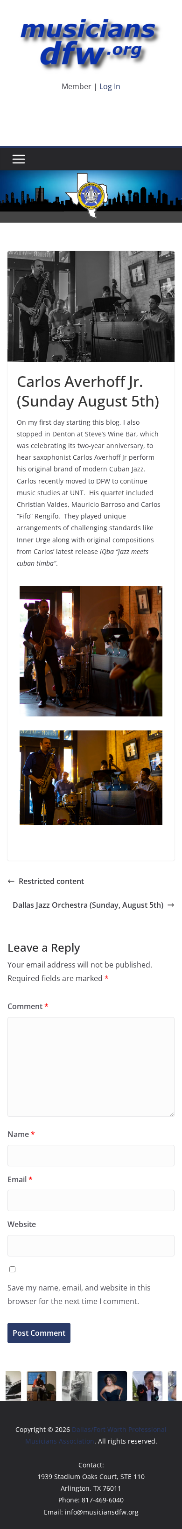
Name (21, 1134)
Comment (28, 1006)
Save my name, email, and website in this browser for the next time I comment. (79, 1294)
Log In (109, 86)
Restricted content (51, 881)
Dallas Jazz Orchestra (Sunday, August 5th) (88, 905)
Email (20, 1179)
